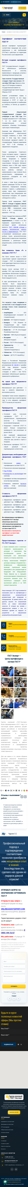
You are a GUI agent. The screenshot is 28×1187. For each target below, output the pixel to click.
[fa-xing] (12, 1169)
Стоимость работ (5, 1143)
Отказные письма (5, 1132)
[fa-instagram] (16, 1169)
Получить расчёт (14, 1112)
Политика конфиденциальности (14, 1182)
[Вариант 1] (9, 998)
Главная (3, 32)
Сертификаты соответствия (7, 1121)
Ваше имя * (5, 1035)
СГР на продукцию (5, 1127)
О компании (3, 1140)
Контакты (3, 1149)
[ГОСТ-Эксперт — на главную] (14, 1097)
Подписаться (8, 1044)
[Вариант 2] (14, 998)
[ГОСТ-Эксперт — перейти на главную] (10, 8)
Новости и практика (5, 1146)
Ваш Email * (5, 1028)
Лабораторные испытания (7, 1129)
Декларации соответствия (7, 1124)
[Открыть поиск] (24, 14)
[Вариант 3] (18, 998)
